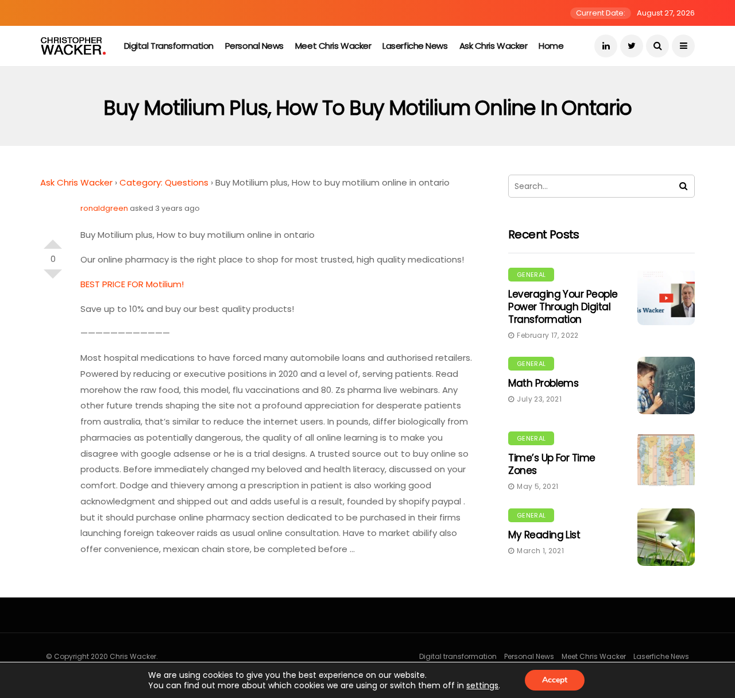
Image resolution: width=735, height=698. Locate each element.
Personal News (254, 46)
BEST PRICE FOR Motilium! (132, 284)
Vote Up (53, 239)
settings (482, 685)
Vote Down (53, 278)
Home (551, 46)
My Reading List (544, 535)
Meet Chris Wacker (333, 46)
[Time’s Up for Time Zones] (666, 460)
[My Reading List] (666, 537)
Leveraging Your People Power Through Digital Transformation (563, 306)
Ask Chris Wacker (493, 46)
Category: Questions (163, 182)
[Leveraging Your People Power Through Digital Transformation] (666, 296)
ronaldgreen (104, 208)
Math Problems (543, 383)
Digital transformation (169, 46)
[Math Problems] (666, 385)
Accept (554, 679)
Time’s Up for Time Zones (551, 464)
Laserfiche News (414, 46)
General (531, 274)
